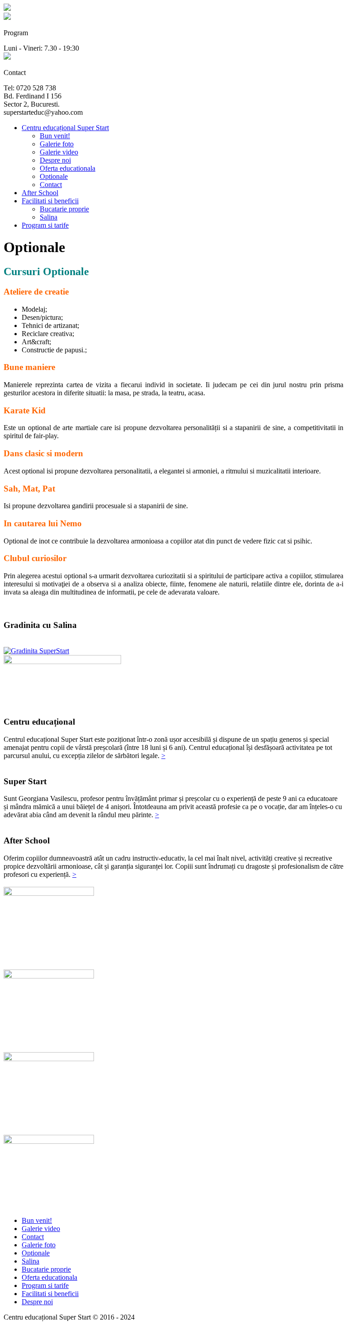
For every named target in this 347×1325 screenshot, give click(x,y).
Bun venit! (55, 136)
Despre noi (55, 160)
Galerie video (59, 152)
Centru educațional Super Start (65, 127)
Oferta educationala (67, 168)
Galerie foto (57, 144)
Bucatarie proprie (64, 209)
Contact (51, 184)
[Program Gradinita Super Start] (7, 17)
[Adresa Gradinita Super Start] (7, 57)
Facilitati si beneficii (50, 201)
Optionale (54, 176)
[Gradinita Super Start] (7, 8)
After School (40, 193)
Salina (48, 217)
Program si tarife (45, 225)
